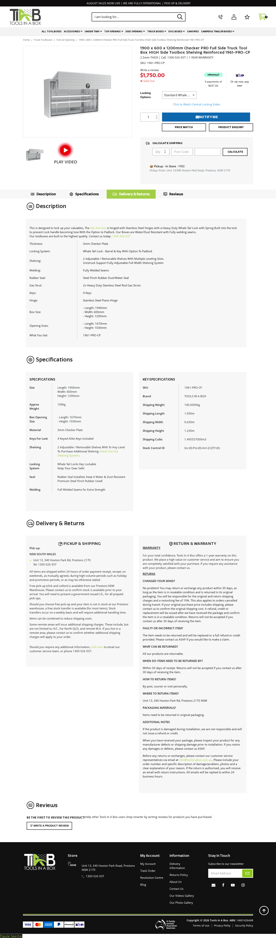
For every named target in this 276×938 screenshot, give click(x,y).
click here (97, 647)
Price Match (184, 127)
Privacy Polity (222, 925)
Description (46, 194)
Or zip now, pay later (240, 83)
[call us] (220, 17)
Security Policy (244, 925)
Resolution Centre (151, 877)
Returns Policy (179, 875)
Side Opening (134, 31)
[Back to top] (264, 910)
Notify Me (208, 117)
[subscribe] (247, 873)
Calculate (235, 151)
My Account (148, 864)
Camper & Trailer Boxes (216, 31)
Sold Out (149, 81)
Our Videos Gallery (182, 895)
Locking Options (145, 95)
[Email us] (213, 885)
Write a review (149, 70)
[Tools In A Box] (25, 16)
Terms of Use (201, 925)
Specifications (87, 194)
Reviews (176, 194)
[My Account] (234, 17)
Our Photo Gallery (181, 902)
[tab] (42, 194)
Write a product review (51, 825)
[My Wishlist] (247, 17)
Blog (143, 884)
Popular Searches (11, 936)
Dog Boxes (175, 31)
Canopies (193, 31)
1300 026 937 (121, 236)
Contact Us (176, 889)
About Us (176, 882)
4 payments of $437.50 (213, 83)
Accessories (72, 31)
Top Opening (112, 31)
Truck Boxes (155, 31)
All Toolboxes (52, 31)
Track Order (147, 871)
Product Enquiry (231, 127)
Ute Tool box (98, 228)
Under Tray (92, 31)
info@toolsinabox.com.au (195, 760)
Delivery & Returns (134, 194)
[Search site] (180, 16)
